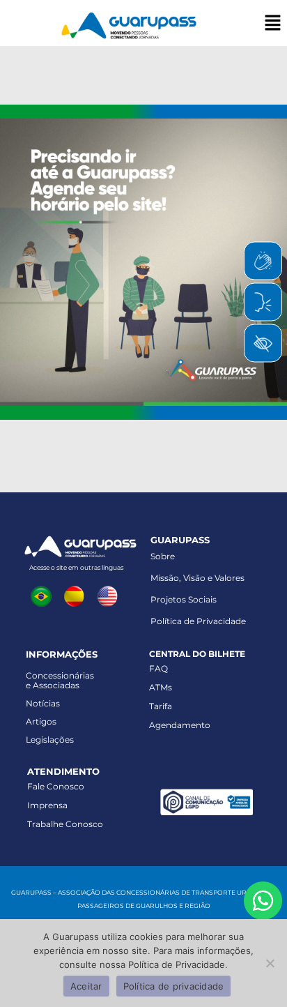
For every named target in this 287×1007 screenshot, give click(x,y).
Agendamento (179, 725)
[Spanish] (77, 595)
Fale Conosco (55, 786)
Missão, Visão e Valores (197, 578)
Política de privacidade (173, 986)
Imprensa (47, 805)
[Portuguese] (44, 595)
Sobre (162, 556)
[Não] (270, 963)
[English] (110, 595)
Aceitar (86, 986)
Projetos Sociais (183, 599)
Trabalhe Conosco (65, 824)
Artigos (41, 721)
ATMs (160, 687)
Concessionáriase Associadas (60, 680)
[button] (273, 23)
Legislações (50, 739)
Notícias (43, 703)
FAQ (158, 668)
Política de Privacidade (198, 621)
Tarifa (160, 706)
